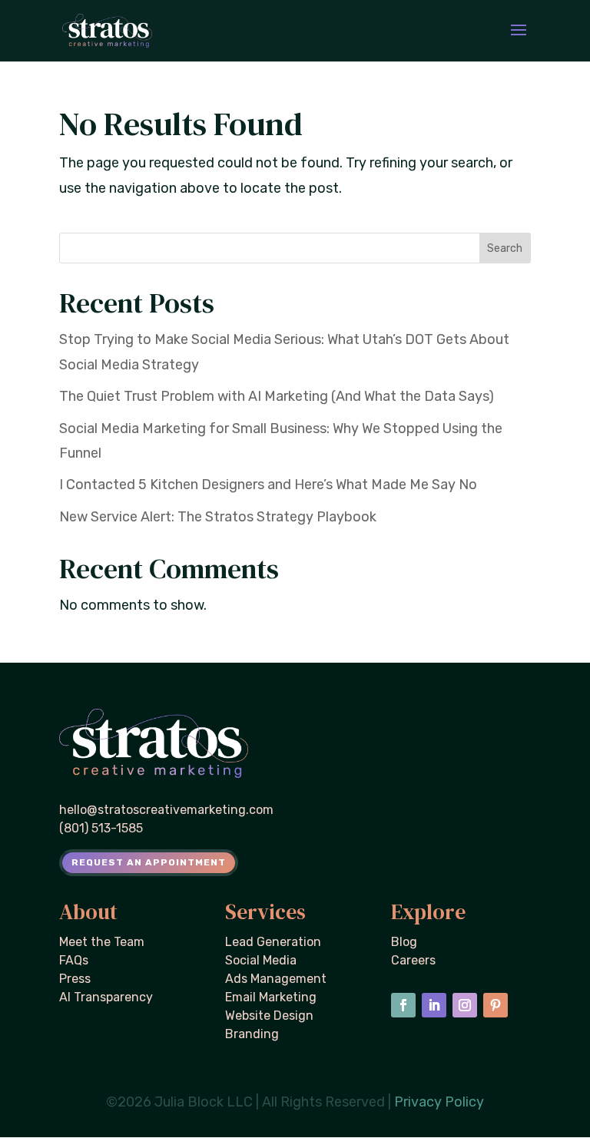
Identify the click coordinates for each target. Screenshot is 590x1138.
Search (504, 248)
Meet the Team (101, 942)
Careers (413, 960)
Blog (404, 942)
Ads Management (275, 978)
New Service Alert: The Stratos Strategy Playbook (217, 516)
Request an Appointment (148, 862)
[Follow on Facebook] (403, 1005)
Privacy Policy (439, 1101)
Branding (252, 1034)
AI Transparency (106, 997)
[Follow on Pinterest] (495, 1005)
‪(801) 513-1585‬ (101, 828)
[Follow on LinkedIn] (434, 1005)
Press (75, 978)
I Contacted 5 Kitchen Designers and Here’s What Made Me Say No (268, 484)
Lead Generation (273, 942)
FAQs (73, 960)
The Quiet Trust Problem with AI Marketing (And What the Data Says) (276, 396)
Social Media (261, 960)
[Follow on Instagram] (464, 1005)
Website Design (269, 1015)
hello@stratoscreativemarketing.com (166, 809)
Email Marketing (271, 997)
